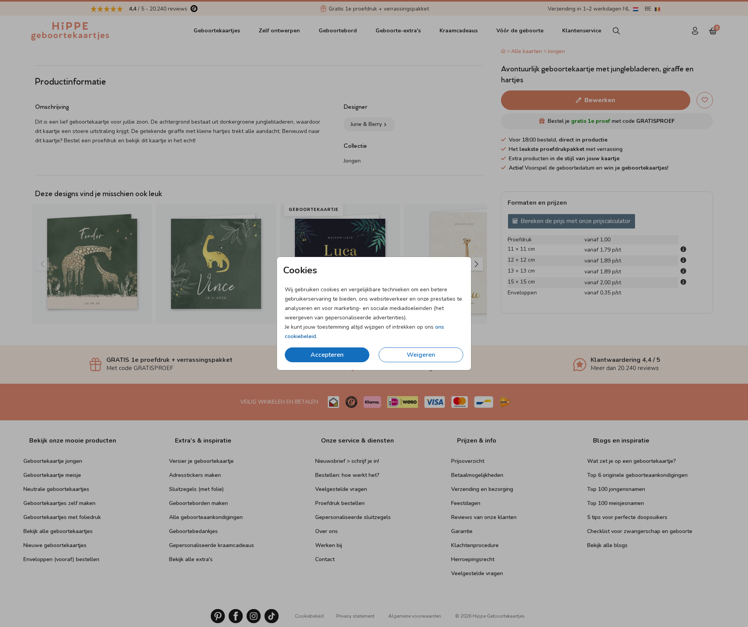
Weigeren (421, 355)
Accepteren (327, 355)
